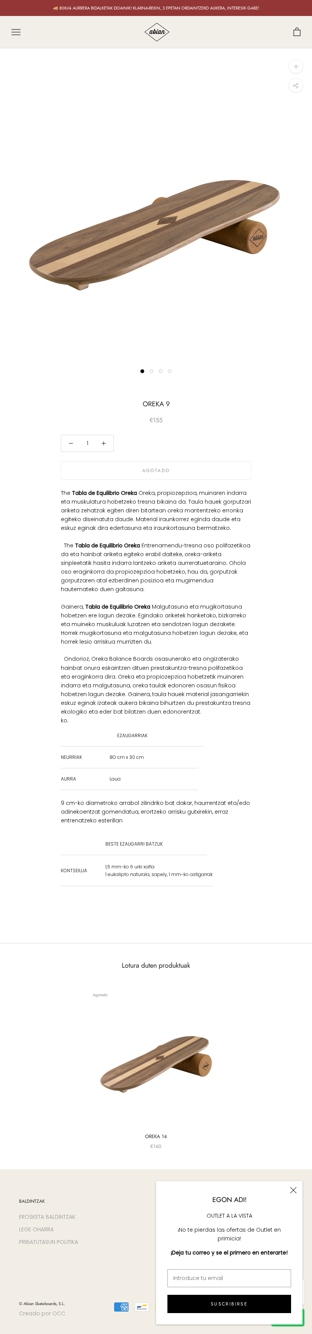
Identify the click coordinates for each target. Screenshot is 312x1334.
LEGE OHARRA (36, 1229)
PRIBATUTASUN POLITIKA (48, 1242)
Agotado (156, 470)
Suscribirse (229, 1304)
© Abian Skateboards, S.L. (42, 1304)
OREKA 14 (156, 1136)
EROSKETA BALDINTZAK (47, 1217)
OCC (59, 1313)
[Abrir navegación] (16, 32)
